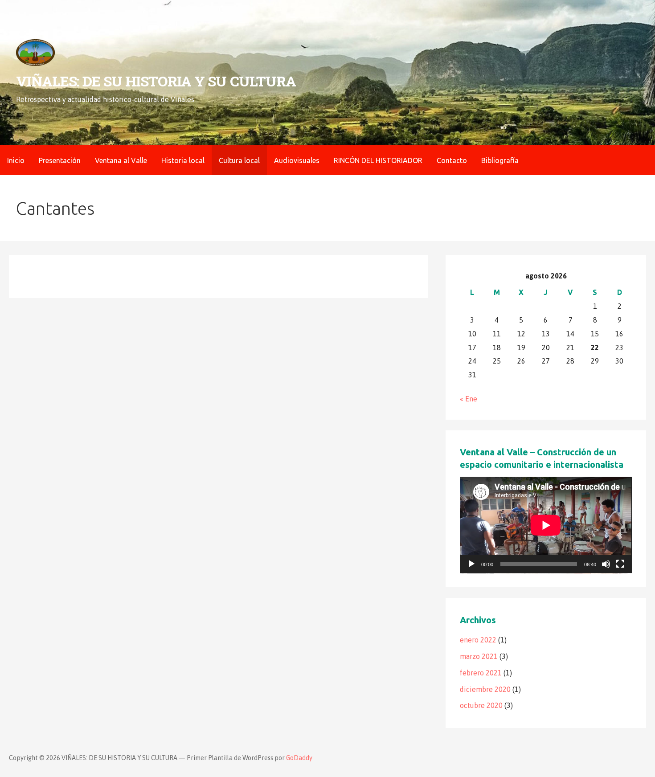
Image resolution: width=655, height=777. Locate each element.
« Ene (468, 399)
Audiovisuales (296, 160)
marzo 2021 (479, 656)
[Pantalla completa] (620, 564)
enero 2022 (478, 640)
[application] (545, 525)
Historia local (183, 160)
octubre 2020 (481, 705)
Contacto (452, 160)
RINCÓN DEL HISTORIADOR (378, 160)
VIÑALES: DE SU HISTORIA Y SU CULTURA (155, 80)
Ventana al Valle (121, 160)
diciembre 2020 (485, 689)
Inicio (16, 160)
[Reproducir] (471, 564)
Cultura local (239, 160)
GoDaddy (299, 757)
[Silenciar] (606, 564)
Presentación (60, 160)
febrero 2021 (481, 673)
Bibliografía (500, 160)
